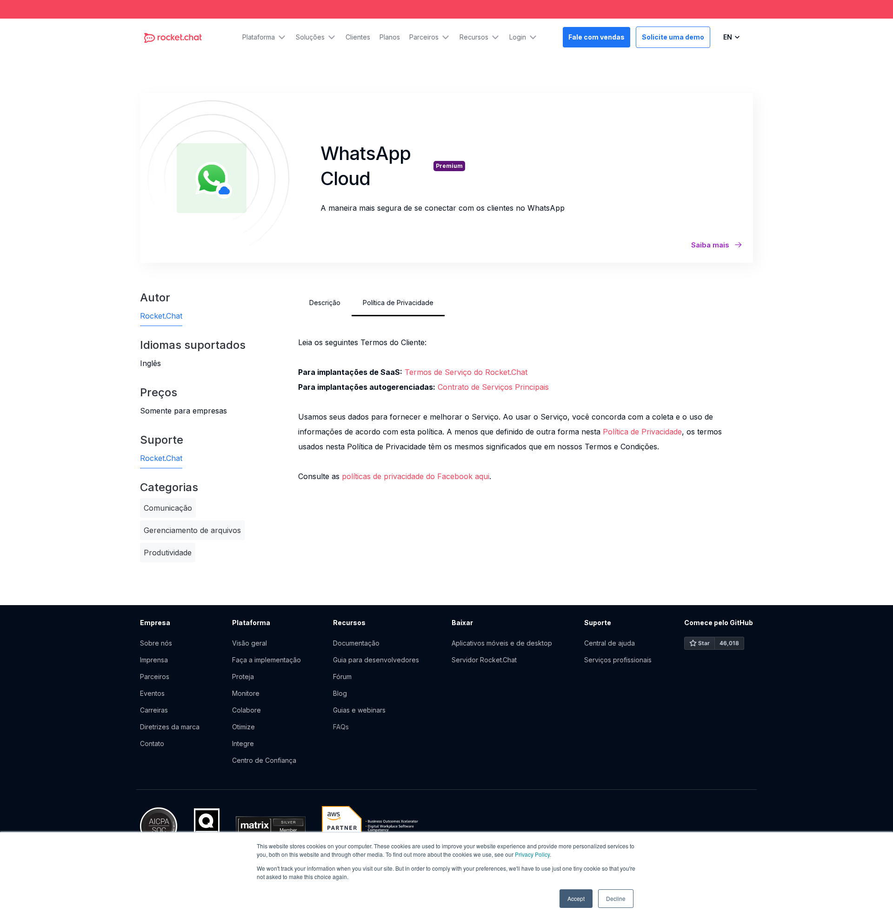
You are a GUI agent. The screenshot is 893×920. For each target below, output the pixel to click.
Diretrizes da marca (170, 727)
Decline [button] (616, 898)
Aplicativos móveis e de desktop (502, 643)
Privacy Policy (532, 854)
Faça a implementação (266, 660)
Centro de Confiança (264, 760)
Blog (340, 693)
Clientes (358, 37)
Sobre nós (156, 643)
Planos (390, 37)
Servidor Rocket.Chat (484, 660)
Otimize (243, 727)
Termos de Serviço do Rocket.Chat (466, 372)
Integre (243, 743)
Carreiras (154, 710)
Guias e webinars (359, 710)
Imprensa (154, 660)
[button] (264, 37)
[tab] (325, 303)
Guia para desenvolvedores (376, 660)
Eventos (152, 693)
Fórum (342, 676)
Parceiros (154, 676)
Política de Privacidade (642, 431)
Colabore (246, 710)
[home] (173, 37)
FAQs (341, 727)
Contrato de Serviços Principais (493, 387)
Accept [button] (576, 898)
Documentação (356, 643)
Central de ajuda (609, 643)
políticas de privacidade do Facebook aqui (415, 476)
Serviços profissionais (618, 660)
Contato (152, 743)
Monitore (246, 693)
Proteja (243, 676)
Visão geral (249, 643)
